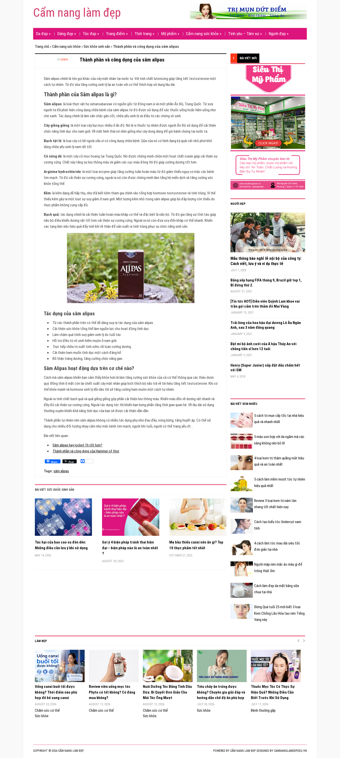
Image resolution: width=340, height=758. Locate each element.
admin (64, 59)
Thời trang (144, 33)
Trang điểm (117, 33)
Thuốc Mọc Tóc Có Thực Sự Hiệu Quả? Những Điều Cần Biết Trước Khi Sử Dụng (273, 692)
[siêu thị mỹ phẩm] (267, 127)
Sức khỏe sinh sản (97, 46)
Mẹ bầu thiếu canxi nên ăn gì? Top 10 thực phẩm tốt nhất (196, 545)
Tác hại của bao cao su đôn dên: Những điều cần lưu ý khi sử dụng (61, 545)
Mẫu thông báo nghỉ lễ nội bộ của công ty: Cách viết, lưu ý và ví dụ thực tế (265, 261)
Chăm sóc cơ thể (47, 710)
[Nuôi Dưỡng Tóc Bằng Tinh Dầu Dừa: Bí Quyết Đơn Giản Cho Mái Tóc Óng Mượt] (167, 666)
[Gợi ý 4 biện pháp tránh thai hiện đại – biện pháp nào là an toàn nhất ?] (130, 519)
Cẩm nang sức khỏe (203, 33)
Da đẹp (43, 33)
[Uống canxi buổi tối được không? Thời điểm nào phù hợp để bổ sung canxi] (59, 666)
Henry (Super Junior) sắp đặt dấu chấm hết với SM (265, 368)
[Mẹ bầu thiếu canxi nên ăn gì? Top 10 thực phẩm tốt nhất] (198, 519)
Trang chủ (42, 46)
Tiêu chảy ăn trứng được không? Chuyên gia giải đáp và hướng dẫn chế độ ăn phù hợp (221, 692)
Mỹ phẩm (170, 33)
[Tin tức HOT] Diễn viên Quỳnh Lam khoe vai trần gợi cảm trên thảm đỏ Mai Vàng (265, 304)
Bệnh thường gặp (263, 710)
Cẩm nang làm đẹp (77, 12)
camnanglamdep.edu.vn (290, 751)
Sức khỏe (42, 716)
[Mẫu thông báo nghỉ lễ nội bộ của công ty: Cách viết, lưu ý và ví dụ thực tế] (267, 234)
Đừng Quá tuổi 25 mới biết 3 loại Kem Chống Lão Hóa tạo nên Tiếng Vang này (279, 613)
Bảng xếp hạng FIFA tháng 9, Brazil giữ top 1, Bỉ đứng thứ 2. (266, 282)
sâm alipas (61, 471)
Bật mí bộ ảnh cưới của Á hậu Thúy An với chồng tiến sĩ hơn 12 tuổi (263, 346)
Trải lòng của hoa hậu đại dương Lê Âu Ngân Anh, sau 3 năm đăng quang (265, 325)
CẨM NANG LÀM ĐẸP (242, 751)
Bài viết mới (248, 58)
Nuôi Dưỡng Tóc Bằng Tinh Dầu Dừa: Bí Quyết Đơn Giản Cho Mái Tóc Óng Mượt (167, 692)
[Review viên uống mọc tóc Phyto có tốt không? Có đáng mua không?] (113, 666)
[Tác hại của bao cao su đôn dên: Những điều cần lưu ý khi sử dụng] (63, 519)
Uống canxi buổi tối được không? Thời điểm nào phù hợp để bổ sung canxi (56, 692)
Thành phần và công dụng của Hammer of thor (86, 451)
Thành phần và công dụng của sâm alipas (122, 60)
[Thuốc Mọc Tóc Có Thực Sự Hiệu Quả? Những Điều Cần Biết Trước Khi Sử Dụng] (275, 666)
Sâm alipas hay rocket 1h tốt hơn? (77, 445)
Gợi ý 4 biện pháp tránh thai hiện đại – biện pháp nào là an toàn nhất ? (130, 548)
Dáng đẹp (66, 33)
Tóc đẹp (91, 33)
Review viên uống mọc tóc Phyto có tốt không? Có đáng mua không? (112, 692)
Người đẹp (278, 33)
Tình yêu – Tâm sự (245, 33)
